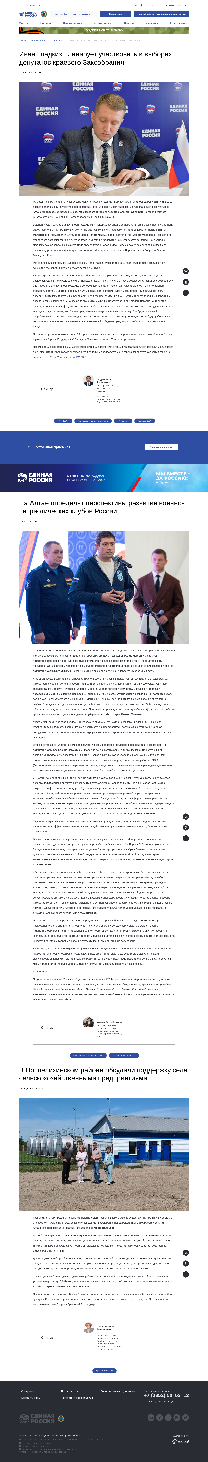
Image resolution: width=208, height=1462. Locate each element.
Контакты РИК (30, 1397)
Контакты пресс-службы (77, 1397)
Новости (56, 40)
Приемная (129, 23)
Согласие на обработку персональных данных (42, 1452)
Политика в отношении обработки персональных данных (48, 1449)
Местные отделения (103, 23)
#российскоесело (104, 1371)
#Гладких (123, 421)
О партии (23, 23)
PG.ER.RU (82, 357)
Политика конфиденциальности (35, 1446)
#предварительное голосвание (93, 421)
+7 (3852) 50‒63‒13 (166, 1395)
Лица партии (45, 23)
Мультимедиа (152, 23)
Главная (23, 40)
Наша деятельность (72, 23)
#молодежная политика (124, 1055)
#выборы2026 (145, 421)
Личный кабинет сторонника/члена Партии (162, 14)
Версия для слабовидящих (176, 5)
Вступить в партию (178, 23)
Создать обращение (161, 447)
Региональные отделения (117, 1391)
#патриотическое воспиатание (88, 1055)
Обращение (115, 14)
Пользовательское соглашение (35, 1443)
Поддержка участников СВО (104, 30)
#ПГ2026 (63, 421)
